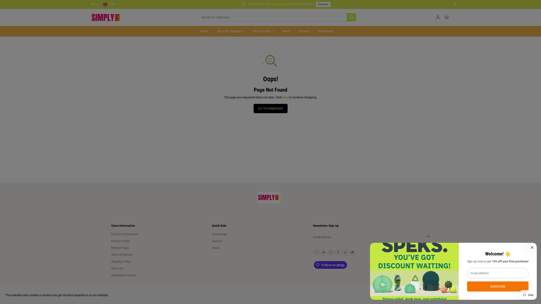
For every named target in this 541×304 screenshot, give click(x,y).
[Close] (532, 247)
